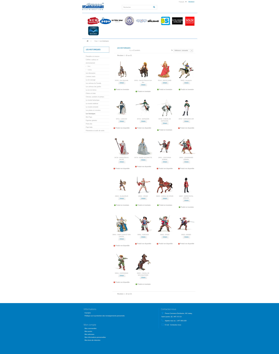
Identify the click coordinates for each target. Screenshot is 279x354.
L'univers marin (90, 76)
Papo (105, 21)
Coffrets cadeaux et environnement (92, 61)
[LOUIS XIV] (121, 108)
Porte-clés (89, 124)
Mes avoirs (88, 331)
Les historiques (90, 113)
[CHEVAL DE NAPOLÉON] (165, 108)
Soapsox (141, 21)
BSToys (165, 21)
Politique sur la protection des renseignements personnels (105, 316)
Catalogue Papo (177, 21)
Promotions (189, 21)
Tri (172, 50)
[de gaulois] (186, 69)
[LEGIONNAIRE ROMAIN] (186, 146)
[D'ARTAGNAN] (121, 262)
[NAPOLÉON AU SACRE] (121, 146)
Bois (88, 66)
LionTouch (129, 21)
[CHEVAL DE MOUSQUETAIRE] (143, 262)
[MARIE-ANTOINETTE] (143, 146)
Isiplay (89, 70)
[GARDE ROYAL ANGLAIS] (186, 185)
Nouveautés (93, 21)
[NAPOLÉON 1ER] (186, 108)
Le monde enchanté (92, 107)
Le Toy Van (117, 21)
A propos (88, 313)
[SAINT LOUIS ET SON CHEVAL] (121, 223)
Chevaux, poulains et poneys (95, 97)
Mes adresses (89, 334)
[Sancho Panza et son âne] (143, 69)
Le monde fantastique (92, 100)
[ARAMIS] (186, 223)
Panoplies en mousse (92, 56)
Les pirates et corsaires (93, 110)
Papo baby (89, 127)
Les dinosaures (90, 73)
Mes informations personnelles (95, 337)
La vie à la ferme (91, 90)
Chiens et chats (91, 93)
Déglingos (153, 21)
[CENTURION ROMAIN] (165, 146)
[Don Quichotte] (121, 69)
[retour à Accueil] (87, 42)
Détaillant (191, 2)
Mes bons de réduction (92, 340)
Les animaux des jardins (93, 86)
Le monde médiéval (92, 103)
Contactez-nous (175, 325)
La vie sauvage (90, 80)
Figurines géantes (91, 120)
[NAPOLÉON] (143, 108)
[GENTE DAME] (165, 69)
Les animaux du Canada (93, 83)
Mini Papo (89, 117)
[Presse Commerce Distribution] (100, 6)
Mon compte (90, 324)
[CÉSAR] (143, 185)
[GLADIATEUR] (121, 185)
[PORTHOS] (143, 223)
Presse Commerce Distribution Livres (93, 31)
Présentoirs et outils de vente (95, 130)
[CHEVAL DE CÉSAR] (165, 185)
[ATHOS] (165, 223)
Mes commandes (90, 328)
